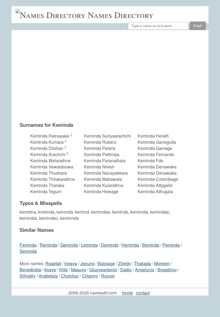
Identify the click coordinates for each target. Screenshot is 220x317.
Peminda (171, 245)
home (127, 293)
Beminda (150, 245)
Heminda (130, 245)
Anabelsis (48, 276)
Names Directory (120, 14)
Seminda (28, 251)
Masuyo (78, 269)
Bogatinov (167, 269)
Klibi (63, 269)
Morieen (162, 263)
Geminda (69, 245)
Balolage (106, 263)
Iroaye (50, 269)
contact (143, 293)
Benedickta (30, 269)
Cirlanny (90, 276)
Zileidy (124, 263)
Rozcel (108, 276)
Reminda (48, 245)
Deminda (109, 245)
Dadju (126, 269)
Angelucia (144, 269)
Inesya (70, 263)
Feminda (28, 245)
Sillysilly (27, 276)
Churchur (70, 276)
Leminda (89, 245)
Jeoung (87, 263)
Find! (197, 26)
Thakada (142, 263)
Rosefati (53, 263)
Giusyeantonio (103, 269)
